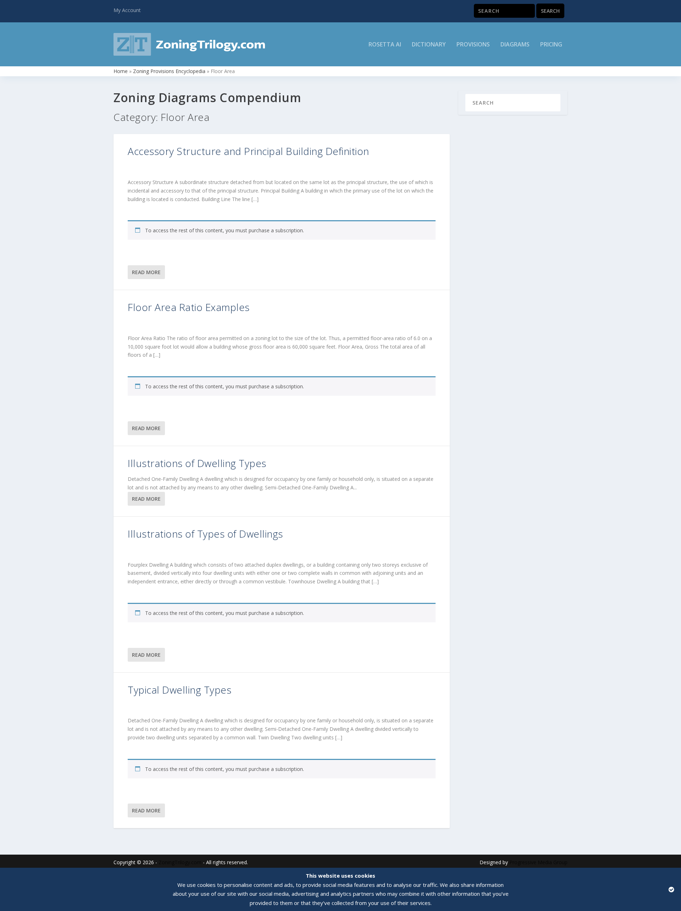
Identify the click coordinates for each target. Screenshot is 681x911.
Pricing (551, 44)
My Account (127, 10)
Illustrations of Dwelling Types (197, 463)
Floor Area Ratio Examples (189, 307)
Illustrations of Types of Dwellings (205, 533)
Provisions (473, 44)
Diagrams (515, 44)
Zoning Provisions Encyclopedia (169, 71)
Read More (146, 272)
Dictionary (429, 44)
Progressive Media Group (538, 862)
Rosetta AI (385, 44)
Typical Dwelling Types (179, 689)
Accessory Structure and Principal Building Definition (248, 151)
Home (121, 71)
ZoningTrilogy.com (180, 862)
